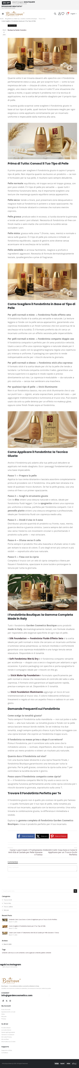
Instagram (10, 1000)
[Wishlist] (62, 13)
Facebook (3, 1000)
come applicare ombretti (33, 953)
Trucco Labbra (8, 907)
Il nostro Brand (5, 1028)
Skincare (6, 910)
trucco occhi (15, 953)
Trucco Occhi (8, 900)
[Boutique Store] (14, 13)
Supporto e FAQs (6, 1050)
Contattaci (4, 1053)
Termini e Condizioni (7, 1035)
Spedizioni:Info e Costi (8, 1012)
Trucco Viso (42, 18)
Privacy (3, 1019)
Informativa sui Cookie (8, 1042)
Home (1, 19)
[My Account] (59, 13)
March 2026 (7, 944)
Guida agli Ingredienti (8, 1032)
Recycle (3, 1016)
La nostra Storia (6, 1030)
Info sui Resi (5, 1039)
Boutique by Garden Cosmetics (17, 30)
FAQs (3, 1014)
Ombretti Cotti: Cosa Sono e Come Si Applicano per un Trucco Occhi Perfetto (60, 851)
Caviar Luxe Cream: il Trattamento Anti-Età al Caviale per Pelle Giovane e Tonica (25, 851)
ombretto (22, 953)
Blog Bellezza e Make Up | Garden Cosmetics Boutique (21, 19)
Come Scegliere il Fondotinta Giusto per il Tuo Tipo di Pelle (27, 926)
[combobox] (39, 891)
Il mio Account (5, 1009)
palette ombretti (46, 953)
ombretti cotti (6, 953)
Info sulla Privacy (6, 1037)
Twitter (6, 1000)
